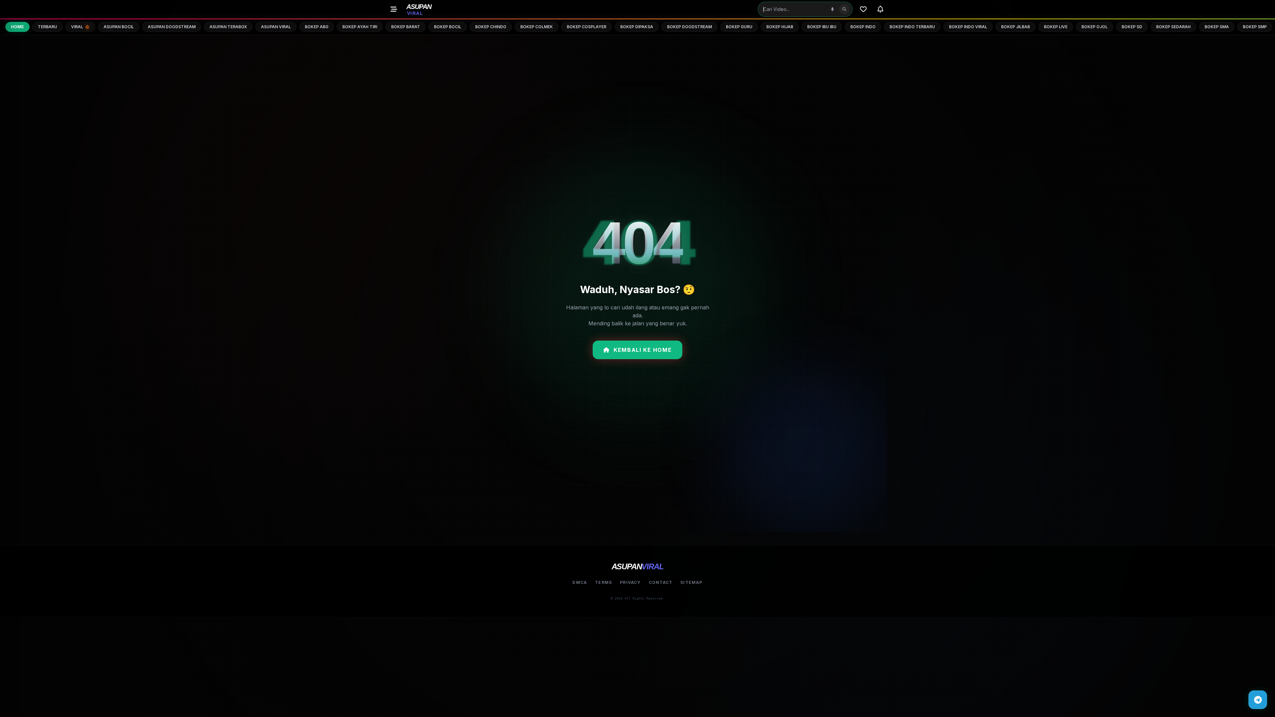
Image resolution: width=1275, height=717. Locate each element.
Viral (77, 26)
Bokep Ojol (1094, 26)
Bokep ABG (316, 26)
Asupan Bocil (119, 26)
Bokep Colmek (536, 26)
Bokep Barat (405, 26)
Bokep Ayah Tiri (359, 26)
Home (17, 26)
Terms (603, 582)
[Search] (844, 9)
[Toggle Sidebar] (394, 9)
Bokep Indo (863, 26)
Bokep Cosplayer (586, 26)
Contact (660, 582)
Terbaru (47, 26)
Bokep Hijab (779, 26)
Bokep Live (1055, 26)
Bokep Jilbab (1015, 26)
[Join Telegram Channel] (1257, 699)
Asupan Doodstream (172, 26)
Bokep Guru (739, 26)
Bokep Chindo (490, 26)
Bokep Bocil (447, 26)
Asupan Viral (276, 26)
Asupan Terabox (228, 26)
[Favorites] (863, 9)
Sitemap (691, 582)
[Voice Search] (832, 9)
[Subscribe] (880, 9)
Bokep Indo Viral (968, 26)
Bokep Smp (1255, 26)
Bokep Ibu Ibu (821, 26)
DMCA (579, 582)
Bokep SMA (1217, 26)
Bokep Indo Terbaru (912, 26)
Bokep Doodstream (689, 26)
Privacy (630, 582)
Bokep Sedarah (1173, 26)
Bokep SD (1132, 26)
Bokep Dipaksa (636, 26)
